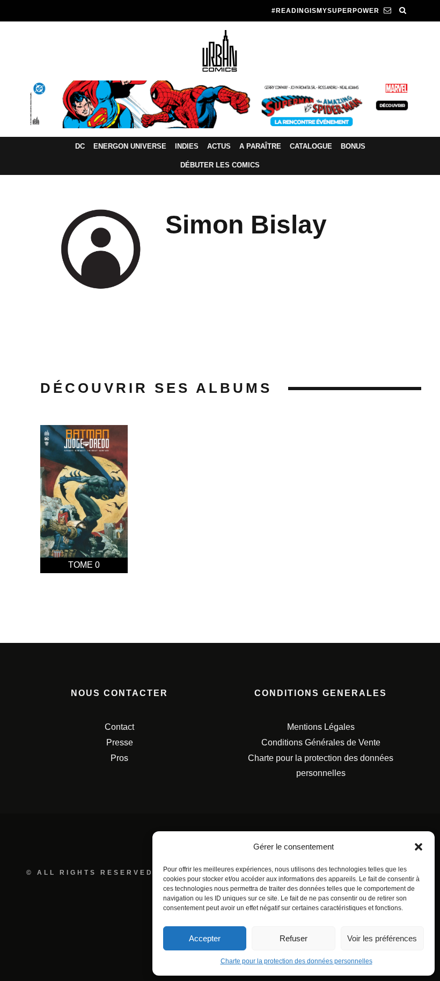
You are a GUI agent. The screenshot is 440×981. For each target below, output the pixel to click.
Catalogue (311, 146)
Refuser (293, 938)
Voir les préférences (382, 938)
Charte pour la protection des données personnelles (296, 961)
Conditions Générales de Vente (320, 742)
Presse (119, 742)
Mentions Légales (321, 726)
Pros (119, 758)
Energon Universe (129, 146)
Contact (119, 726)
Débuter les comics (220, 165)
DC (80, 146)
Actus (219, 146)
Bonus (353, 146)
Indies (187, 146)
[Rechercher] (403, 10)
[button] (418, 846)
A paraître (260, 146)
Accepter (205, 938)
